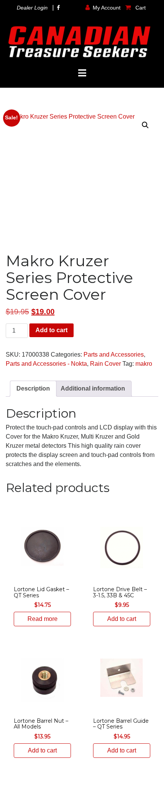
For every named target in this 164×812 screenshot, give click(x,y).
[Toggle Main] (82, 73)
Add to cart (51, 330)
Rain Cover (105, 363)
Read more (42, 619)
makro (143, 363)
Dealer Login (32, 8)
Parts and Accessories (114, 354)
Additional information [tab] (93, 388)
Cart (140, 8)
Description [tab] (33, 388)
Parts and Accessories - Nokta (46, 363)
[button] (145, 125)
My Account (107, 8)
